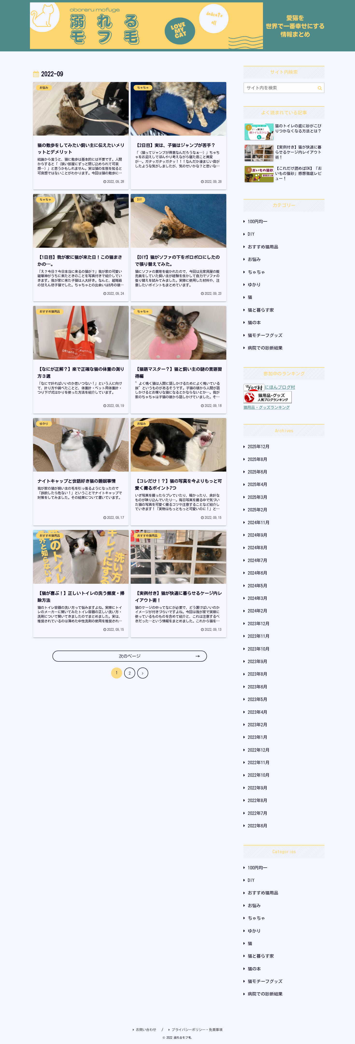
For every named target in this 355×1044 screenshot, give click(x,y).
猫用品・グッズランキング (266, 407)
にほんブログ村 (280, 387)
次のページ (130, 656)
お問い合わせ (146, 1029)
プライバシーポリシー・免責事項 (197, 1029)
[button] (320, 88)
